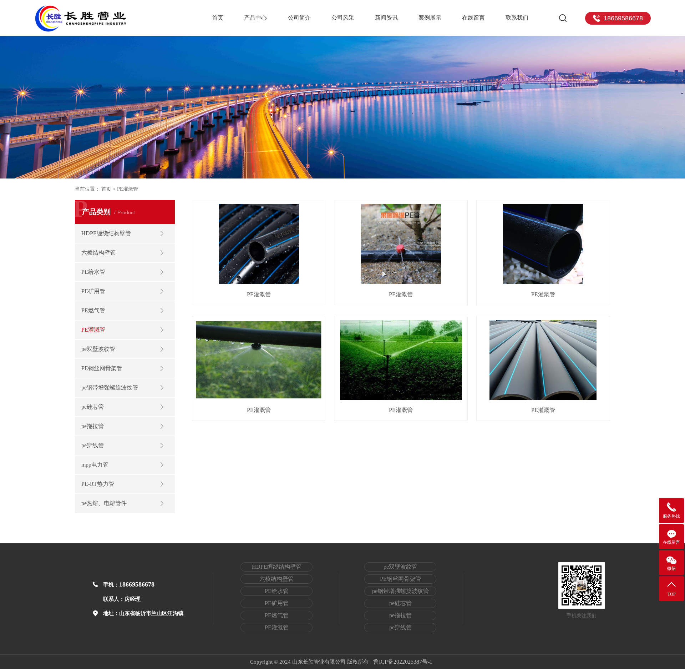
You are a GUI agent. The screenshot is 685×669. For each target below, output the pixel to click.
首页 (217, 18)
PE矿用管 (93, 291)
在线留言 (473, 18)
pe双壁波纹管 (98, 349)
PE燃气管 (93, 310)
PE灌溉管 (93, 330)
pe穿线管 (92, 445)
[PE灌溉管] (259, 244)
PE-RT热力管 (97, 484)
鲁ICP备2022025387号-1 (402, 662)
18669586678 (136, 584)
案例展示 (429, 18)
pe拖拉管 (92, 426)
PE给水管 (93, 272)
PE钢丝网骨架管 (101, 368)
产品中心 (255, 18)
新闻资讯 (386, 18)
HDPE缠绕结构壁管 (106, 233)
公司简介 (299, 18)
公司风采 (342, 18)
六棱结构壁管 (98, 253)
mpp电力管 (94, 465)
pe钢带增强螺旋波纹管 (109, 387)
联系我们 (517, 18)
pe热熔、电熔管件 (104, 503)
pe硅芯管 (92, 407)
